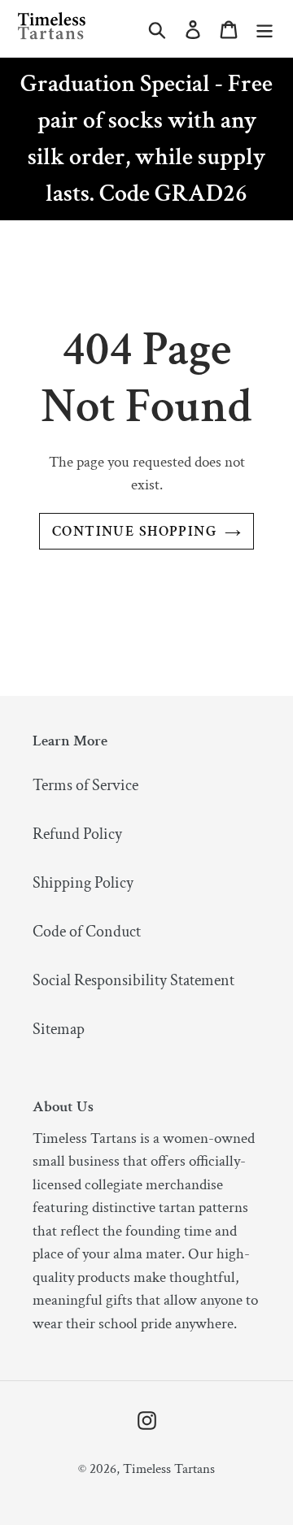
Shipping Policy (83, 882)
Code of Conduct (87, 931)
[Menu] (264, 28)
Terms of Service (85, 785)
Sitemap (59, 1029)
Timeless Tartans (169, 1469)
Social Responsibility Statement (133, 980)
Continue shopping (134, 531)
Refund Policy (77, 834)
